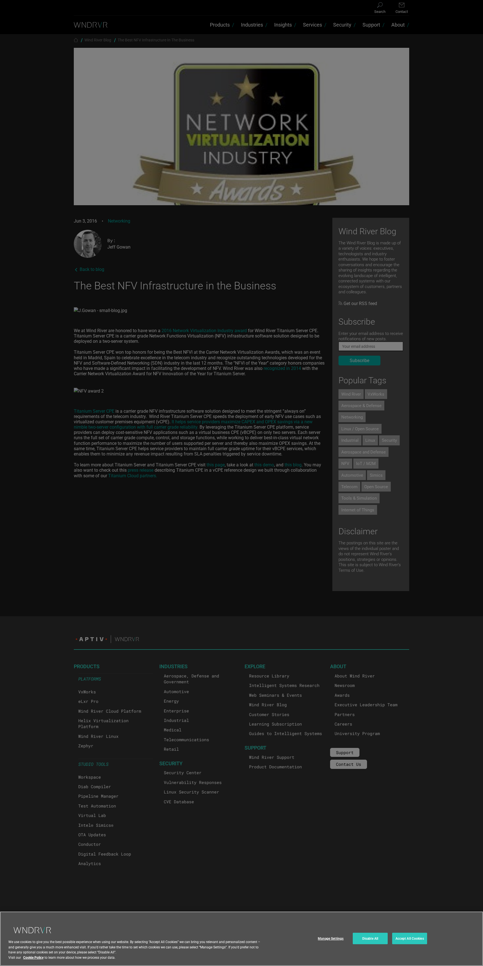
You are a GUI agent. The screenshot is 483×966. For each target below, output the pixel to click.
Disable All (370, 938)
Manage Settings (331, 938)
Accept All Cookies (410, 938)
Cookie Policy (33, 957)
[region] (241, 938)
